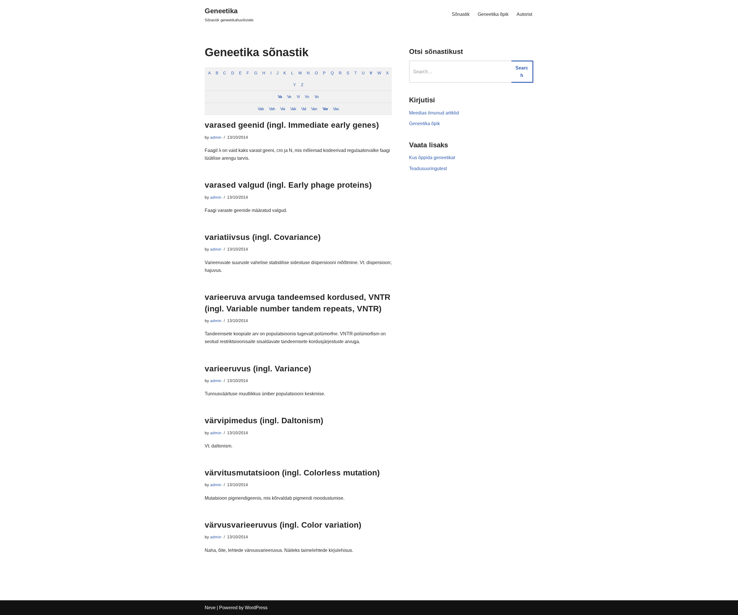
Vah (272, 108)
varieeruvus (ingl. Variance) (258, 368)
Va (280, 96)
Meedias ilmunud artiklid (434, 112)
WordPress (256, 607)
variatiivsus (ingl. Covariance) (263, 237)
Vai (282, 108)
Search (521, 71)
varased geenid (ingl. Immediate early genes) (292, 125)
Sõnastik (461, 14)
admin (215, 137)
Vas (336, 108)
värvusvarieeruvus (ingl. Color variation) (283, 524)
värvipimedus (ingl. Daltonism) (264, 420)
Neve (210, 607)
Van (314, 108)
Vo (317, 96)
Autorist (524, 14)
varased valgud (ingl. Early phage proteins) (288, 184)
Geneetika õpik (493, 14)
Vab (261, 108)
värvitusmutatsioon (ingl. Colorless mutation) (292, 472)
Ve (289, 96)
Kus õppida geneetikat (432, 157)
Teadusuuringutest (428, 168)
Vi (298, 96)
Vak (293, 108)
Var (325, 108)
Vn (307, 96)
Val (303, 108)
